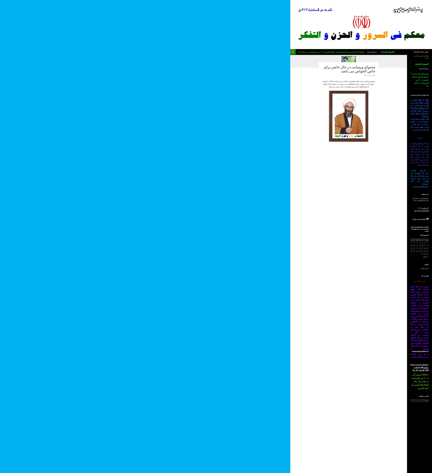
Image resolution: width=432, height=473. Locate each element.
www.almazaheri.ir (420, 351)
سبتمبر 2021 (425, 268)
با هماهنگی (351, 84)
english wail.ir (372, 52)
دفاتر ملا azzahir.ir (421, 52)
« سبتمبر (425, 256)
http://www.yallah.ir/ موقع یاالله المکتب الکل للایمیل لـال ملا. (419, 367)
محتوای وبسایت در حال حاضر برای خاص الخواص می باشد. (349, 69)
